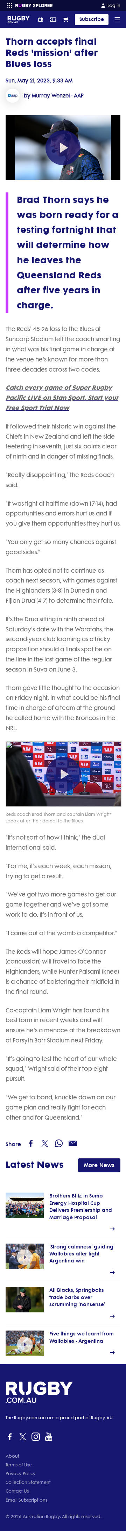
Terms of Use (19, 1464)
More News (99, 1165)
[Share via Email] (73, 1143)
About (12, 1456)
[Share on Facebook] (31, 1143)
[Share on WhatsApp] (59, 1143)
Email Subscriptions (26, 1500)
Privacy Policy (21, 1473)
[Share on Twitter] (45, 1143)
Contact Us (17, 1491)
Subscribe (91, 19)
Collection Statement (28, 1482)
